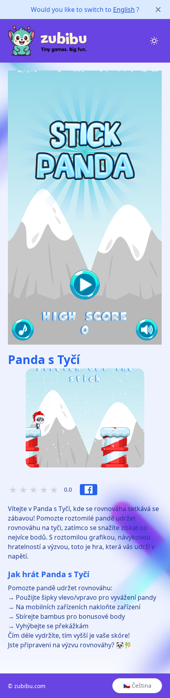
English (124, 9)
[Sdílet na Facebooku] (88, 489)
